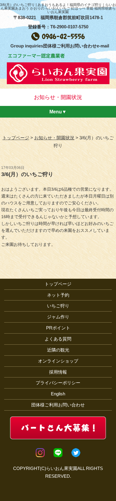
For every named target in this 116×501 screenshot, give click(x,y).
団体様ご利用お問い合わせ (58, 404)
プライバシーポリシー (58, 382)
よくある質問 (58, 338)
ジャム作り (58, 316)
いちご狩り (58, 305)
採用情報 (58, 371)
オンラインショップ (58, 360)
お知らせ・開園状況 (54, 137)
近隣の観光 (58, 349)
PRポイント (58, 327)
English (58, 393)
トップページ (15, 137)
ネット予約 (58, 294)
